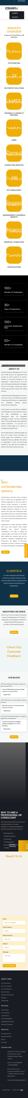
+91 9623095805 (12, 1065)
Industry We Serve (6, 1036)
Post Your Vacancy (6, 986)
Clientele (3, 998)
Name (4, 919)
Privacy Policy (6, 1090)
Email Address (7, 927)
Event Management (6, 1018)
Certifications (5, 1016)
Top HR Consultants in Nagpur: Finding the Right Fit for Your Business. (11, 724)
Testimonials (4, 1001)
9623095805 (21, 1)
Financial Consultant (7, 1024)
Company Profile (6, 1033)
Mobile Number (8, 935)
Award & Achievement (7, 995)
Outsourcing (4, 1010)
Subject (5, 943)
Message (5, 952)
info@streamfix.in (20, 1080)
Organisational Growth (7, 1021)
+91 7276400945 (17, 1063)
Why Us (3, 1039)
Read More (7, 695)
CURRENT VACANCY (15, 15)
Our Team (4, 1042)
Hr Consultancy (5, 1013)
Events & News (5, 992)
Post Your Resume (6, 989)
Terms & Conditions (18, 1090)
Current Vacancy (6, 983)
